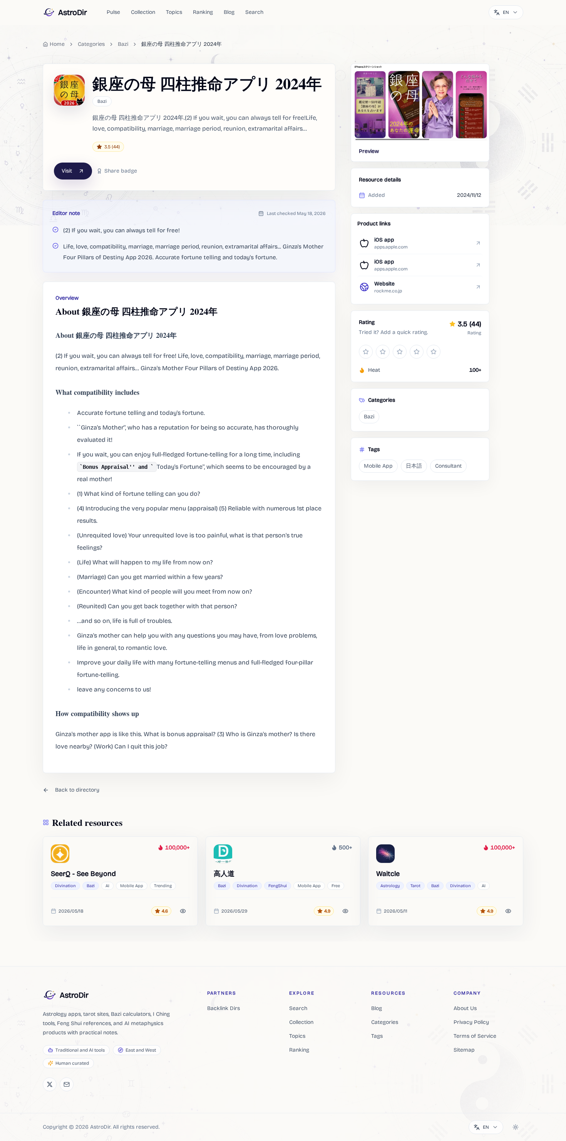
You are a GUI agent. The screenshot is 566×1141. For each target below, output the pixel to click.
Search (254, 12)
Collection (143, 12)
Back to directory (77, 790)
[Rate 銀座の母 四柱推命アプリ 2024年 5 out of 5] (433, 352)
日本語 (414, 466)
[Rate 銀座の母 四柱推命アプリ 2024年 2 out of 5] (383, 352)
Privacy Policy (471, 1022)
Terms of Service (475, 1036)
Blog (229, 12)
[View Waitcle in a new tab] (385, 853)
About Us (465, 1008)
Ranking (203, 12)
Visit (67, 171)
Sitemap (464, 1050)
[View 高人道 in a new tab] (223, 853)
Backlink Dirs (223, 1008)
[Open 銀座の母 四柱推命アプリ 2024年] (420, 102)
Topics (174, 12)
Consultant (448, 466)
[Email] (67, 1084)
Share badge (120, 171)
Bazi (123, 44)
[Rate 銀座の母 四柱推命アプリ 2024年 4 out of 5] (417, 352)
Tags (377, 1036)
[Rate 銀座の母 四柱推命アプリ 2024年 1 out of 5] (366, 352)
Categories (384, 1022)
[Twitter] (50, 1084)
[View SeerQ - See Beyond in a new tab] (60, 853)
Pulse (113, 12)
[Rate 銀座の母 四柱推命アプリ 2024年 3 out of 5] (400, 352)
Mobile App (378, 466)
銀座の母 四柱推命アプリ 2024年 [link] (181, 44)
